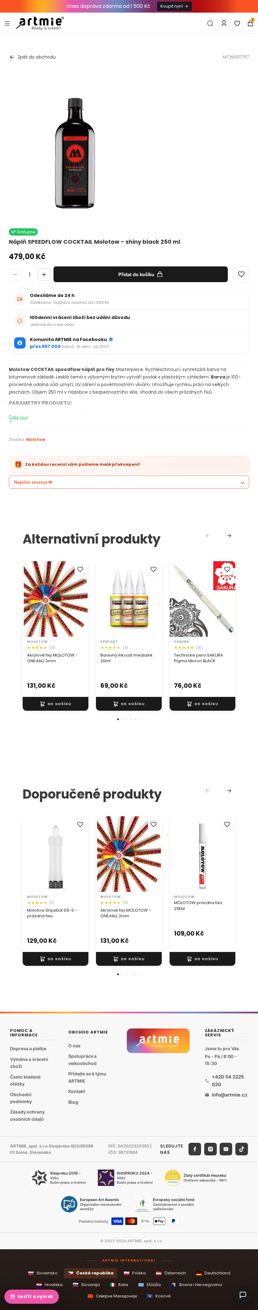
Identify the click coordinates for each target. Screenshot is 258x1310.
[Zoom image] (75, 147)
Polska (135, 1273)
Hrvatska (49, 1284)
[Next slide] (229, 536)
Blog (73, 1102)
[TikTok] (241, 1149)
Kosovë (159, 1296)
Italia (119, 1284)
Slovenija (86, 1284)
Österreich (171, 1273)
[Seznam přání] (237, 23)
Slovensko (43, 1273)
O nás (74, 1045)
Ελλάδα (149, 1284)
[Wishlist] (241, 274)
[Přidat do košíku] (55, 704)
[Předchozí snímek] (29, 599)
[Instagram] (210, 1149)
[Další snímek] (81, 599)
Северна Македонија (112, 1296)
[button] (118, 719)
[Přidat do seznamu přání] (80, 569)
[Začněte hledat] (210, 23)
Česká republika (91, 1273)
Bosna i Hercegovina (196, 1284)
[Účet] (224, 23)
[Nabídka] (7, 23)
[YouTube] (226, 1149)
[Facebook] (194, 1149)
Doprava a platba (28, 1048)
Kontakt (76, 1091)
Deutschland (213, 1273)
